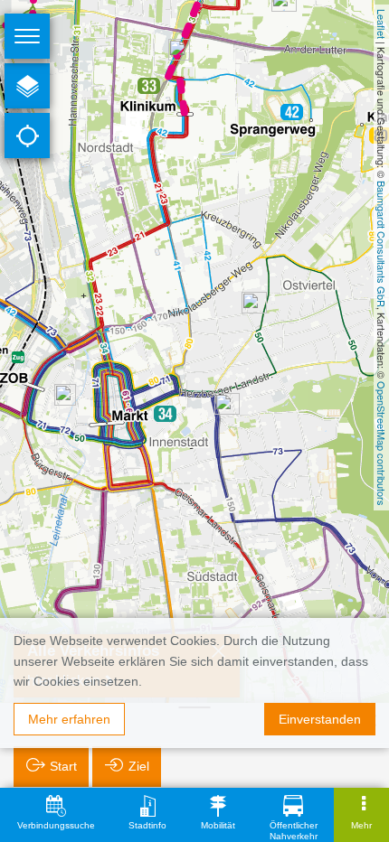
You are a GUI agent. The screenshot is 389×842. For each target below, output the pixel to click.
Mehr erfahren (69, 719)
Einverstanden (320, 719)
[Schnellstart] (27, 85)
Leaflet (382, 24)
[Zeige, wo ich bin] (27, 135)
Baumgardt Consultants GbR (382, 244)
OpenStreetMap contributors (382, 443)
